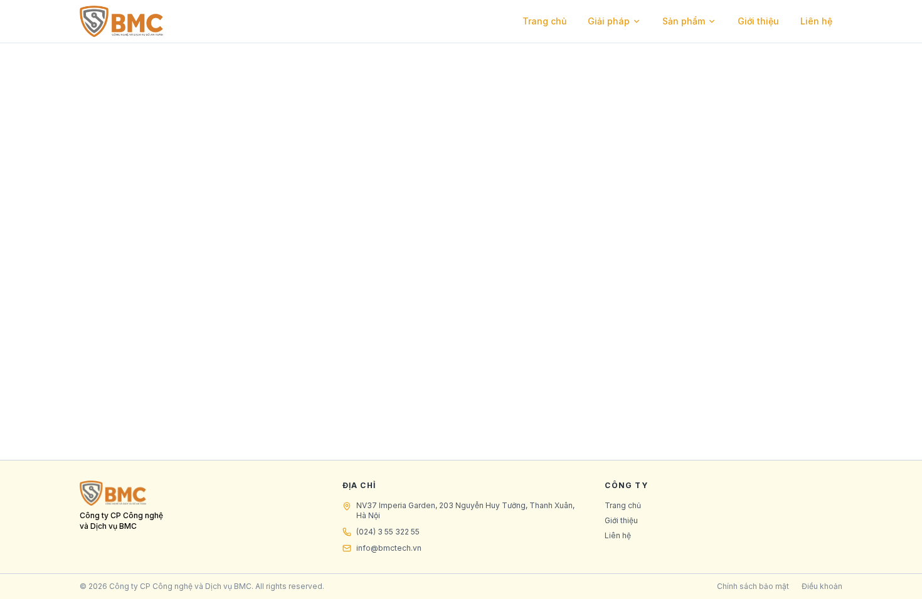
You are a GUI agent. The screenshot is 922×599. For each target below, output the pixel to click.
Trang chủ (544, 21)
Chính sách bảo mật (753, 586)
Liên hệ (816, 21)
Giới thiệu (758, 21)
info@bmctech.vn (388, 548)
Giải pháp (609, 21)
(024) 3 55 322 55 (388, 531)
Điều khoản (822, 586)
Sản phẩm (683, 21)
